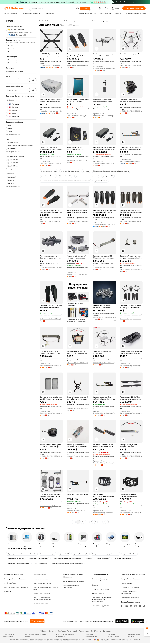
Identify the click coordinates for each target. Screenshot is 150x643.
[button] (77, 8)
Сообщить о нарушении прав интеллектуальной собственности (102, 599)
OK (33, 80)
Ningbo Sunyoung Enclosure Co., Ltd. (51, 111)
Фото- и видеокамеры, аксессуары (78, 21)
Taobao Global (84, 631)
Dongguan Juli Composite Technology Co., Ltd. (51, 65)
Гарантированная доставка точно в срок (45, 588)
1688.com (52, 631)
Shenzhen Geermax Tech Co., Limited (104, 224)
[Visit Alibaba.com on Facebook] (122, 606)
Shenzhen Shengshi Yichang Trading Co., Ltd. (51, 163)
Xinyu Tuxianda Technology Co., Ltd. (78, 116)
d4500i (89, 558)
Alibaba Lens (16, 621)
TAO (92, 631)
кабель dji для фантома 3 (71, 171)
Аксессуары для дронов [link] (102, 21)
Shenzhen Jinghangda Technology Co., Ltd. (131, 319)
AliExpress (43, 631)
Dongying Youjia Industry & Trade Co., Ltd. (51, 267)
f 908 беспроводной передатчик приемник (67, 558)
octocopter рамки (101, 181)
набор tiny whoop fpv (81, 554)
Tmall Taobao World (64, 631)
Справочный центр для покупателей (100, 580)
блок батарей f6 (66, 176)
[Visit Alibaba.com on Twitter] (131, 606)
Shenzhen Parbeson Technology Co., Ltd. (104, 267)
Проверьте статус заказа (130, 587)
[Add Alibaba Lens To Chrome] (37, 621)
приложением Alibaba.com (103, 621)
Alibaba (41, 21)
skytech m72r (109, 176)
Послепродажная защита (42, 593)
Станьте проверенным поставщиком (129, 592)
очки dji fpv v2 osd (130, 554)
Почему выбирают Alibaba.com (15, 579)
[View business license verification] (95, 640)
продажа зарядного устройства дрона (107, 554)
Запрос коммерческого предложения (71, 586)
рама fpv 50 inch (103, 558)
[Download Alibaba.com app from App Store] (122, 621)
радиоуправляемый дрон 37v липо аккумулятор (68, 563)
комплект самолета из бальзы (19, 563)
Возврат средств (98, 593)
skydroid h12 (65, 554)
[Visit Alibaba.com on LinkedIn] (126, 606)
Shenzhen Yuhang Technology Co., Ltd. (104, 116)
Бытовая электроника (55, 21)
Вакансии (7, 591)
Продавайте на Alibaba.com (130, 579)
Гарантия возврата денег (42, 583)
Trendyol (98, 631)
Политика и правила (40, 604)
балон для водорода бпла (123, 558)
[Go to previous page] (74, 522)
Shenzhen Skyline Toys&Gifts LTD (104, 68)
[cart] (106, 9)
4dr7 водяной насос (49, 176)
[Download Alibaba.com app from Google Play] (138, 621)
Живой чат (95, 585)
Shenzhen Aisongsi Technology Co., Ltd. (131, 269)
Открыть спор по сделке (100, 589)
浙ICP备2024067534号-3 (131, 640)
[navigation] (21, 271)
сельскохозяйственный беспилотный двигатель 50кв (112, 171)
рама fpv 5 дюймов (41, 563)
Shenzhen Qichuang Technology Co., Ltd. (131, 221)
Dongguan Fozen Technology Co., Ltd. (78, 160)
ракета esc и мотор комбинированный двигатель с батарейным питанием (66, 181)
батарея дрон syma (49, 554)
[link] (147, 622)
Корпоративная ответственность (16, 587)
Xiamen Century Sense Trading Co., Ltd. (104, 317)
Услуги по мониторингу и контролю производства (42, 598)
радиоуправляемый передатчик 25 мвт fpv (22, 554)
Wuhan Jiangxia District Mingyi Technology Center (51, 319)
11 (104, 522)
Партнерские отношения (130, 597)
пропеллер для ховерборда (39, 558)
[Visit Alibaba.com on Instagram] (135, 606)
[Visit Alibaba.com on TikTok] (144, 606)
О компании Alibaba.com (13, 574)
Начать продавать (127, 583)
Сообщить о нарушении (100, 606)
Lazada (75, 631)
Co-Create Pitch (10, 583)
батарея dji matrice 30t (16, 558)
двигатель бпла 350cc (50, 171)
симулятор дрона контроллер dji (88, 176)
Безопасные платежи (41, 579)
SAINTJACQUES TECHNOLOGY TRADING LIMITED (51, 221)
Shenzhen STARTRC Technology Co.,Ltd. (131, 65)
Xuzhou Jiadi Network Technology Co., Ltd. (78, 221)
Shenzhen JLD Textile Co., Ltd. (77, 274)
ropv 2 (87, 171)
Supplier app (72, 621)
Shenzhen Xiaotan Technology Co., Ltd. (104, 163)
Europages (107, 631)
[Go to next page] (109, 522)
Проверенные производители (73, 581)
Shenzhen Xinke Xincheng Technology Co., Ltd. (131, 161)
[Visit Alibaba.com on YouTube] (139, 606)
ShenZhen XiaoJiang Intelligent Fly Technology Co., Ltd (78, 65)
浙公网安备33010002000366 (111, 640)
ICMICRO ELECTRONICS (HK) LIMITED (131, 111)
